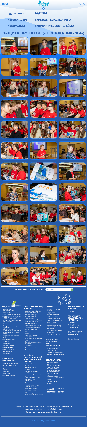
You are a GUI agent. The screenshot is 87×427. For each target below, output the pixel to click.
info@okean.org (3, 4)
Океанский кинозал (31, 391)
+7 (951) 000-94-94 (73, 311)
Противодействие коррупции (9, 340)
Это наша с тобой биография (30, 379)
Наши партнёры (8, 347)
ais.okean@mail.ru (73, 339)
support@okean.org (53, 412)
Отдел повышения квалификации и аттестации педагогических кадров (33, 338)
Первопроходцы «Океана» (33, 377)
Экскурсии (6, 353)
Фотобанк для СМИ (9, 375)
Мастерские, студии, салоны (31, 330)
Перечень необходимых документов (54, 331)
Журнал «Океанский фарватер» (9, 366)
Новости (6, 371)
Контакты (6, 324)
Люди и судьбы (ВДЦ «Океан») (31, 372)
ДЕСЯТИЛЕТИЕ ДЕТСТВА (55, 392)
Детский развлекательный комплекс (33, 342)
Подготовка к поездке (54, 334)
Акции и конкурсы (8, 345)
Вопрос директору (52, 362)
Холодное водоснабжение (55, 354)
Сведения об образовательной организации (8, 310)
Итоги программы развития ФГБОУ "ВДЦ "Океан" (12, 317)
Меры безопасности (53, 318)
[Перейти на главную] (43, 3)
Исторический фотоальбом (33, 375)
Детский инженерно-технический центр (31, 315)
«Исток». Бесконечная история (32, 364)
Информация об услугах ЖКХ (11, 336)
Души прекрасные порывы (33, 383)
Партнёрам (6, 343)
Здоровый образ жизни (32, 327)
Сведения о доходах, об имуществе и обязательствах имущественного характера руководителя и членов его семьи (12, 329)
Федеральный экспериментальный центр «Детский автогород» (33, 320)
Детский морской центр (32, 348)
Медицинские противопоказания (53, 313)
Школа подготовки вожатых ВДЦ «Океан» (12, 320)
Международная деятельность (8, 350)
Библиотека (29, 345)
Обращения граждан (53, 365)
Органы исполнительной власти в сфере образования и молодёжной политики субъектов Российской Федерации (54, 324)
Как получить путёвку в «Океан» (54, 309)
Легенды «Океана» (31, 388)
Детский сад (29, 350)
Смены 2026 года (52, 316)
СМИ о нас (6, 373)
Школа (27, 333)
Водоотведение (52, 350)
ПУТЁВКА (18, 13)
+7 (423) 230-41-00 (6, 4)
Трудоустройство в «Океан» (12, 314)
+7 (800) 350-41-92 (73, 322)
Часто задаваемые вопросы (53, 382)
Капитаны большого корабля (31, 368)
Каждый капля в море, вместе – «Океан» (32, 385)
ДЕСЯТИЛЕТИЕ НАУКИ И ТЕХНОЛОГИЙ (55, 389)
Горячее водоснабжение (55, 352)
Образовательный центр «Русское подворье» (33, 311)
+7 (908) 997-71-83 (73, 327)
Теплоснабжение (52, 348)
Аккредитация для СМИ (10, 363)
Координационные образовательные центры (33, 324)
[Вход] (84, 4)
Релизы (5, 369)
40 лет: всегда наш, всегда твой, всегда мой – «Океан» (34, 393)
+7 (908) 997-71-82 (73, 325)
